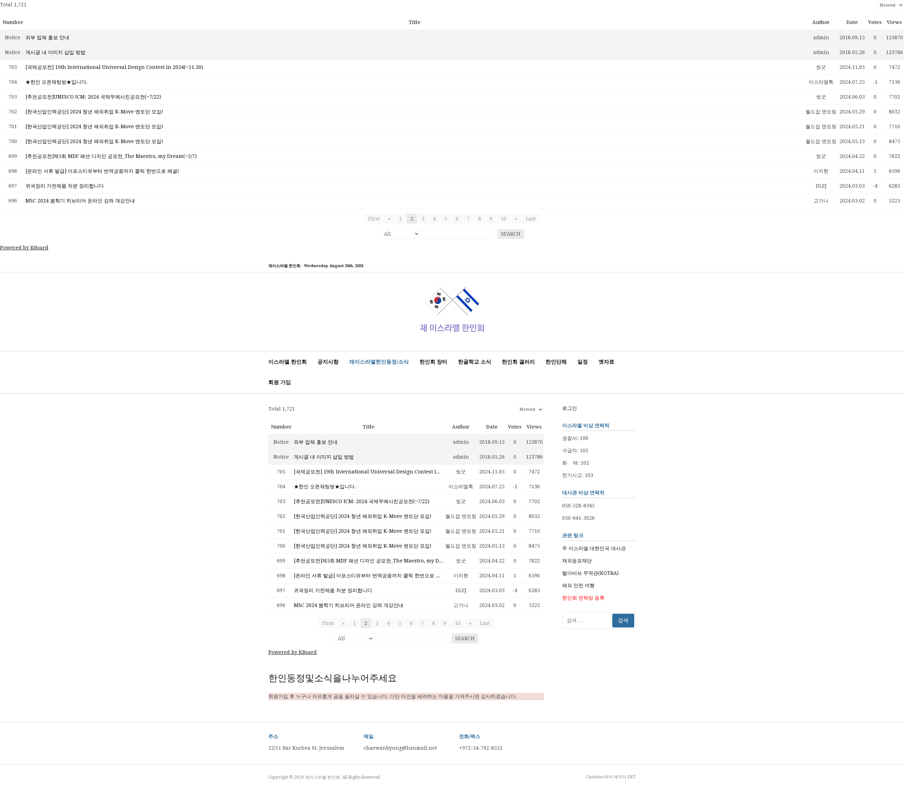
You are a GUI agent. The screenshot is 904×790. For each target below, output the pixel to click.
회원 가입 (279, 382)
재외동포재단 (577, 561)
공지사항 (328, 362)
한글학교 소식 (474, 362)
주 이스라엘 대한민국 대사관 (594, 548)
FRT (632, 776)
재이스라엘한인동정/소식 (379, 362)
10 (503, 219)
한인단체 (556, 362)
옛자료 (606, 362)
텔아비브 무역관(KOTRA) (590, 573)
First (374, 219)
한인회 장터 (433, 362)
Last (531, 219)
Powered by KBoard (24, 247)
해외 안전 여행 (578, 585)
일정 (582, 362)
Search (511, 234)
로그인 (569, 408)
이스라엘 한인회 (287, 362)
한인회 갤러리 (518, 362)
